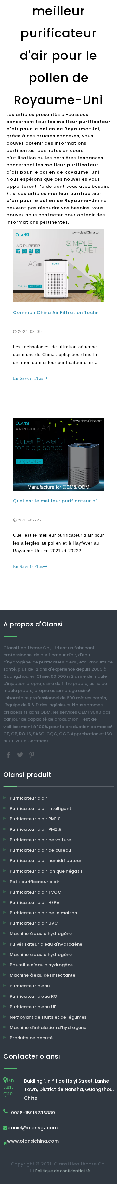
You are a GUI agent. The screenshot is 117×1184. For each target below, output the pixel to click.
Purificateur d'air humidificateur (46, 860)
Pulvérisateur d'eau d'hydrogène (46, 944)
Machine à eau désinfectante (42, 975)
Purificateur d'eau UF (33, 1007)
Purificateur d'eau (30, 986)
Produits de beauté (31, 1038)
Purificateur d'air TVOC (35, 892)
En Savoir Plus (28, 378)
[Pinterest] (32, 754)
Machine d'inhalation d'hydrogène (48, 1027)
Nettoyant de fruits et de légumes (48, 1017)
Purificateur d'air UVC (34, 923)
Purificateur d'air (28, 798)
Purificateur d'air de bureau (40, 850)
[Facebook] (9, 754)
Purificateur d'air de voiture (40, 840)
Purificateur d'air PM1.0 (35, 819)
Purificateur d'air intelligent (41, 808)
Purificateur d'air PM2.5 (35, 829)
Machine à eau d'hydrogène (41, 934)
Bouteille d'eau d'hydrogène (41, 965)
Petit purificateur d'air (34, 882)
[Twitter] (21, 754)
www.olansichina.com (33, 1141)
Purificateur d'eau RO (33, 996)
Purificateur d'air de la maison (43, 913)
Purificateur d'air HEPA (34, 902)
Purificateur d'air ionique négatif (46, 871)
